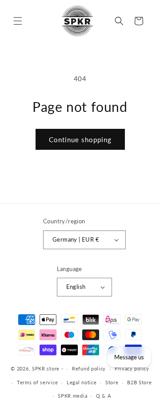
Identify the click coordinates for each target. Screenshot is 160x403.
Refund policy (89, 368)
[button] (18, 21)
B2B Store (139, 382)
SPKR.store (46, 368)
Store (112, 382)
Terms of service (37, 382)
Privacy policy (132, 368)
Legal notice (81, 382)
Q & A (103, 396)
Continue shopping (80, 140)
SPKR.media (72, 396)
